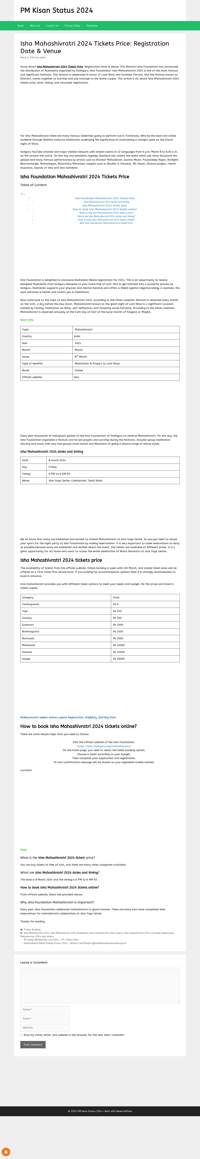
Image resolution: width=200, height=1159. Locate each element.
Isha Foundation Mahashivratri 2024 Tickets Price (105, 198)
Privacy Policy (72, 25)
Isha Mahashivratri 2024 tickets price (104, 205)
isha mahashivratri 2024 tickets (106, 933)
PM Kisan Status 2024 (56, 10)
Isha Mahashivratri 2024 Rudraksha (69, 933)
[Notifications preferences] (6, 1152)
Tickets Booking (32, 929)
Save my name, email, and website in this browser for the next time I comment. (74, 1034)
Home (20, 25)
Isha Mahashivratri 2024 (37, 933)
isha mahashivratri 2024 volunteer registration (149, 933)
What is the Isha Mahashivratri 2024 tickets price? (106, 213)
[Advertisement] (100, 111)
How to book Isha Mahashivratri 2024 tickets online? (105, 209)
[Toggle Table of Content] (22, 194)
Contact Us (52, 25)
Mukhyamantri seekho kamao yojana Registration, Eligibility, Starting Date (68, 717)
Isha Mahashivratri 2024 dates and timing (106, 202)
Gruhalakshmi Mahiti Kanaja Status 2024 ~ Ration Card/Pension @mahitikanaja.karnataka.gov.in (75, 943)
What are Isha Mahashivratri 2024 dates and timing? (106, 216)
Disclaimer (92, 25)
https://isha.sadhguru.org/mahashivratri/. (104, 746)
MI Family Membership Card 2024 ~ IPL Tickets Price (51, 939)
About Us (35, 25)
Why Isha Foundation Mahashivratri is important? (106, 223)
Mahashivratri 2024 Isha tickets (37, 936)
